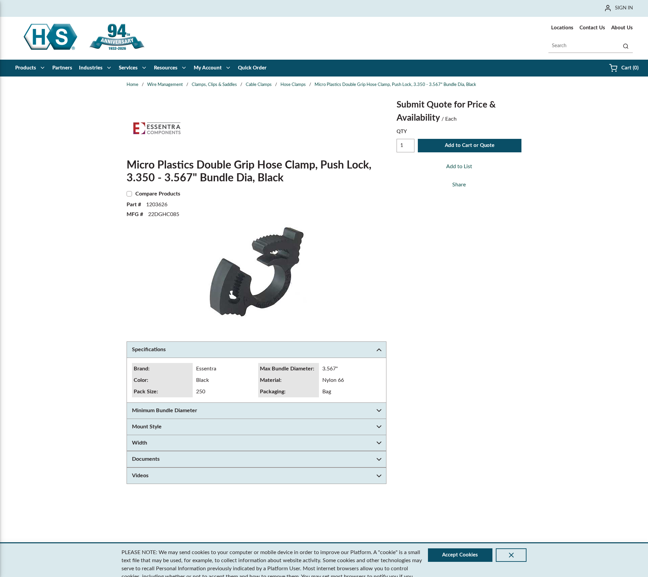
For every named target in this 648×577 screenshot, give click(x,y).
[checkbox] (129, 193)
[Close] (511, 555)
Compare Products (157, 193)
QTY (402, 131)
